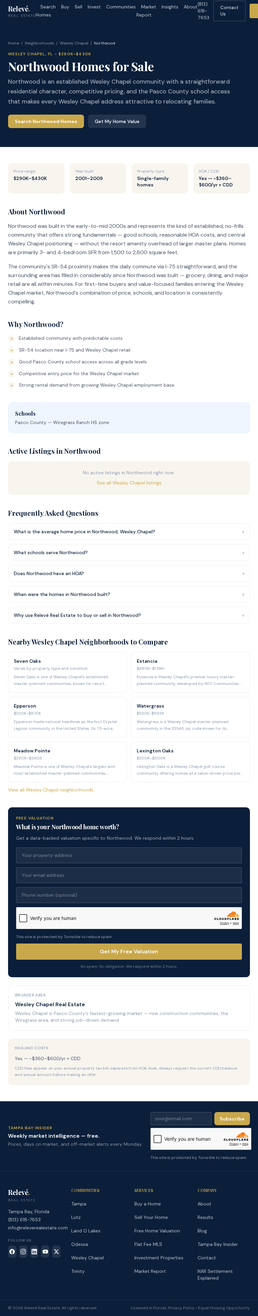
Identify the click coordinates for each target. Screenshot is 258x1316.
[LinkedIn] (34, 1252)
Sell (78, 7)
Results (205, 1217)
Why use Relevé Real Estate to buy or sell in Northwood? (129, 615)
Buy (65, 7)
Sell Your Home (151, 1217)
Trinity (78, 1271)
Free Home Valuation (157, 1231)
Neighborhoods (39, 43)
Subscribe (232, 1119)
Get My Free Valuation (129, 951)
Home (13, 43)
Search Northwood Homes (46, 121)
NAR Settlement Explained (215, 1274)
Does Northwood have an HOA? (129, 573)
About (191, 7)
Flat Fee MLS (148, 1244)
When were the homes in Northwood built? (129, 594)
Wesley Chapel (74, 43)
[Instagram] (23, 1252)
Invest (94, 7)
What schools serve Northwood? (129, 552)
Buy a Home (147, 1204)
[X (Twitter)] (56, 1252)
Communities (121, 7)
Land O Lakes (85, 1231)
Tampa (78, 1204)
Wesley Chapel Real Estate (50, 1004)
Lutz (76, 1217)
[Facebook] (12, 1252)
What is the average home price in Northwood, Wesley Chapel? (129, 532)
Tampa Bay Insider (218, 1244)
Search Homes (46, 11)
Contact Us (229, 11)
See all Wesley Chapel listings (129, 483)
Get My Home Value (117, 121)
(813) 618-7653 (203, 11)
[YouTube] (45, 1252)
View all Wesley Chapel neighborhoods (50, 790)
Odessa (79, 1244)
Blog (202, 1231)
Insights (170, 7)
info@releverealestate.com (38, 1228)
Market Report (146, 11)
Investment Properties (158, 1258)
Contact (207, 1258)
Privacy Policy (181, 1308)
